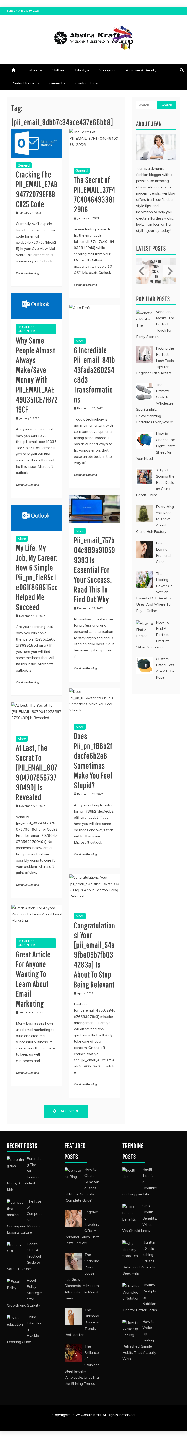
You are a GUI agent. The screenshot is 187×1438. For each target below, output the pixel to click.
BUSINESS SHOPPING (27, 328)
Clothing (58, 70)
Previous (142, 271)
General (55, 83)
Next (169, 271)
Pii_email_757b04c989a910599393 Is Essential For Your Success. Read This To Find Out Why (94, 569)
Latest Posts (151, 248)
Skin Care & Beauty (140, 70)
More (79, 341)
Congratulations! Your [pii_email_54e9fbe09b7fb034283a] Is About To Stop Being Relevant (94, 954)
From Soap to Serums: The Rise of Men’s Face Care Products (160, 271)
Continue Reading (27, 273)
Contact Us (84, 83)
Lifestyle (82, 70)
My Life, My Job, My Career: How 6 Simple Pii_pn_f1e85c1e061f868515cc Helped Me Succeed (37, 577)
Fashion (32, 70)
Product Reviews (25, 83)
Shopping (107, 70)
